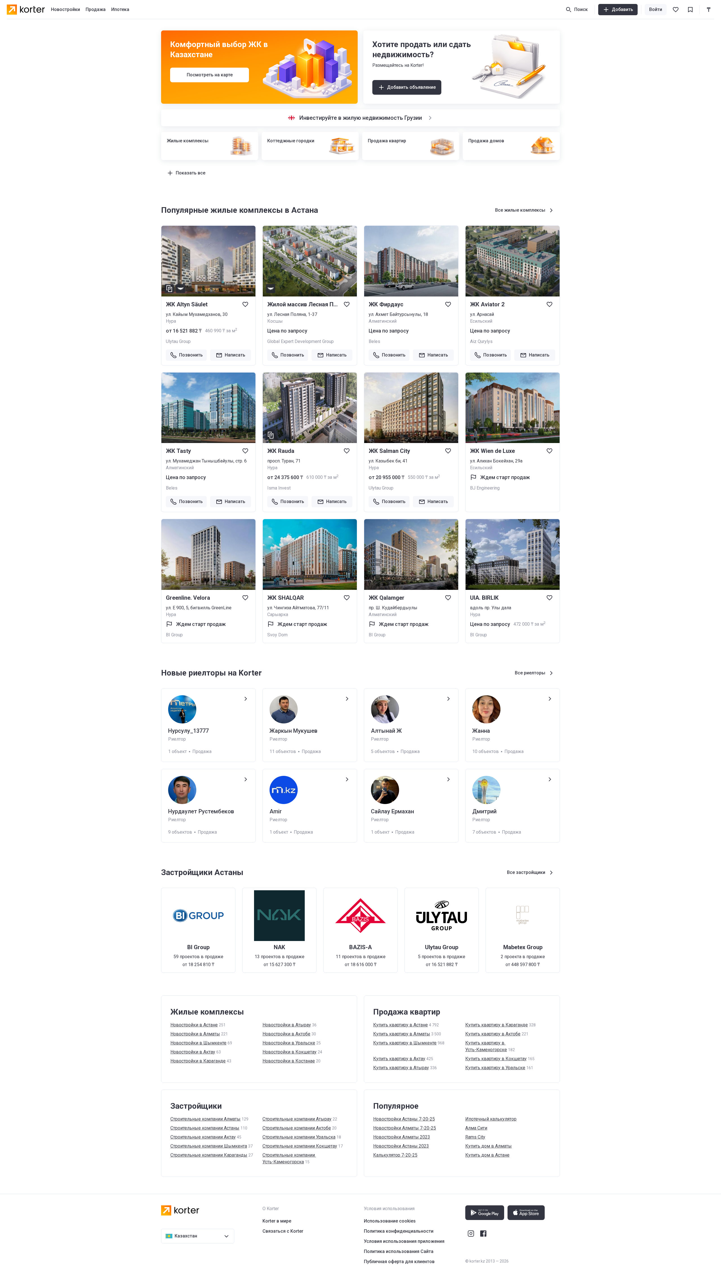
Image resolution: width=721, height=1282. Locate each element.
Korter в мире (276, 1221)
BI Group (174, 634)
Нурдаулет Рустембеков (201, 811)
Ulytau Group (178, 341)
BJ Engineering (485, 488)
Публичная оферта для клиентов (399, 1261)
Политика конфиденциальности (398, 1231)
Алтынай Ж (386, 730)
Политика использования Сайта (398, 1251)
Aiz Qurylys (481, 341)
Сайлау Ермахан (392, 811)
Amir (276, 811)
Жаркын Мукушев (293, 730)
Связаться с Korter (282, 1231)
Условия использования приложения (404, 1241)
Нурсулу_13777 (188, 730)
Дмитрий (484, 811)
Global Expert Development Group (300, 341)
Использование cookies (390, 1221)
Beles (374, 341)
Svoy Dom (277, 634)
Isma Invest (279, 488)
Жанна (481, 730)
